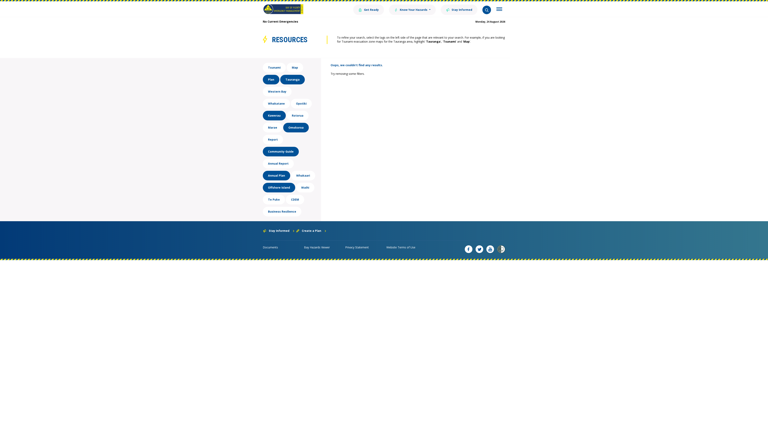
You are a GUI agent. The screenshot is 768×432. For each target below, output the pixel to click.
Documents (270, 247)
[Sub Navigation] (499, 9)
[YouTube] (490, 249)
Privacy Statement (357, 247)
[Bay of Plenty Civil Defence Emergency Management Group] (283, 9)
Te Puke (274, 199)
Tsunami (274, 67)
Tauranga (292, 79)
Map (295, 67)
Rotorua (297, 115)
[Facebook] (468, 249)
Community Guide (281, 151)
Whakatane (276, 103)
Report (273, 139)
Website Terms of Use (400, 247)
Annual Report (278, 163)
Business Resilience (282, 211)
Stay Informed (461, 10)
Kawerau (274, 115)
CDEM (295, 199)
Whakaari (303, 175)
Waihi (305, 187)
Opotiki (301, 103)
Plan (271, 79)
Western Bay (277, 91)
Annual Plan (276, 175)
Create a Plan (311, 231)
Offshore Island (279, 187)
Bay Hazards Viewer (317, 247)
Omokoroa (296, 127)
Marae (272, 127)
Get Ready (371, 10)
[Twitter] (479, 249)
